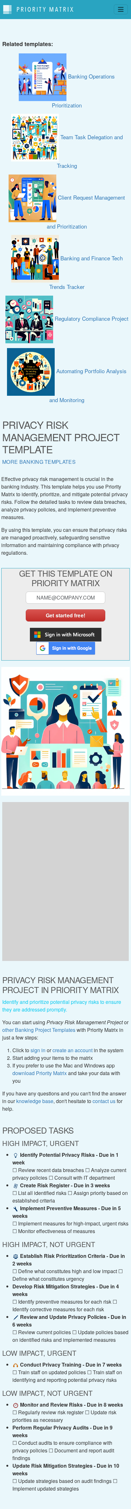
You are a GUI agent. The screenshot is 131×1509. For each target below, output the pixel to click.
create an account (72, 1050)
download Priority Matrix (39, 1073)
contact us (104, 1101)
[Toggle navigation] (121, 9)
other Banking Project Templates (38, 1029)
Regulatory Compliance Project (90, 318)
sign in (38, 1050)
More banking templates (39, 461)
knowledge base (34, 1101)
